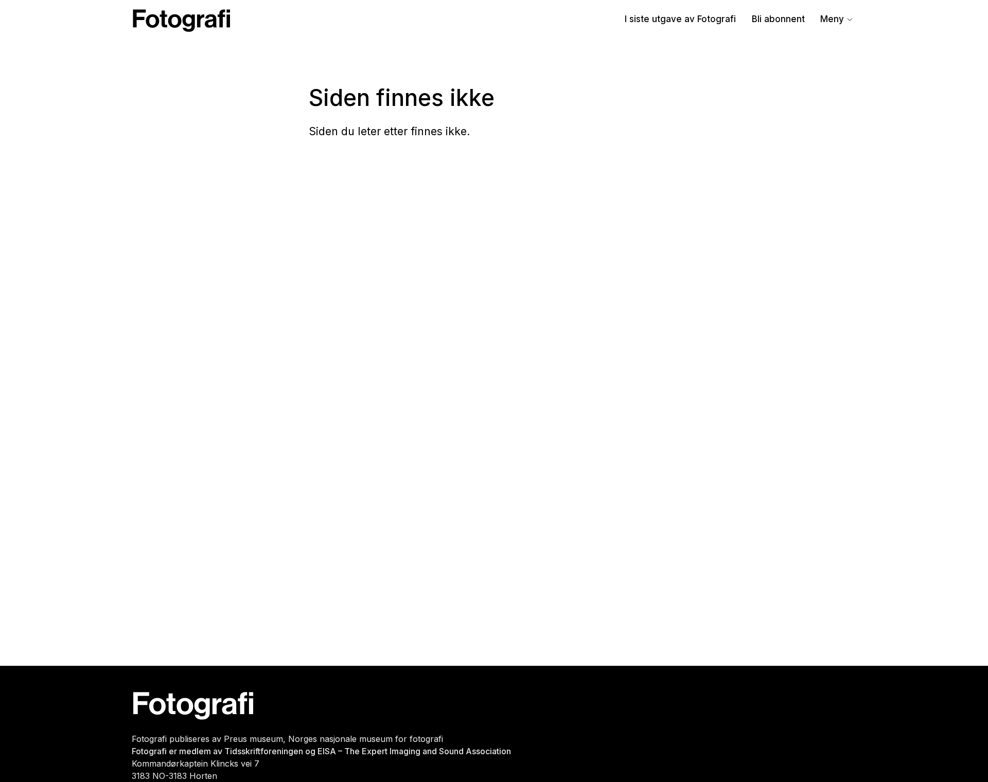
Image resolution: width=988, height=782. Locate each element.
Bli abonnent (778, 19)
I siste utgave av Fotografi (680, 19)
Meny (832, 19)
